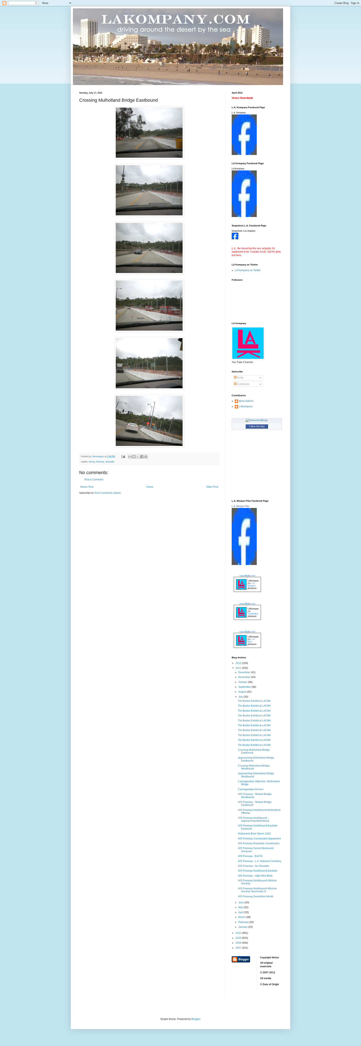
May (241, 907)
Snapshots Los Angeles (243, 231)
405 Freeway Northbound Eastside (257, 870)
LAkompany (246, 406)
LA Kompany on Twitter (248, 270)
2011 (238, 667)
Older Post (212, 486)
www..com (247, 575)
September (245, 686)
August (242, 691)
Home (149, 486)
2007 (238, 947)
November (244, 677)
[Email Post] (123, 456)
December (244, 672)
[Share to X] (138, 456)
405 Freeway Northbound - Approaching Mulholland (253, 819)
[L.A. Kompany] (244, 154)
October (243, 682)
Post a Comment (93, 479)
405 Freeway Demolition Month (255, 896)
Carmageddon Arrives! (250, 789)
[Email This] (130, 456)
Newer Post (86, 486)
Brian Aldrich (246, 401)
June (241, 902)
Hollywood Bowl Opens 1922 (254, 833)
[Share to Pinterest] (146, 456)
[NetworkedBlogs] (257, 420)
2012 (238, 663)
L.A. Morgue (251, 584)
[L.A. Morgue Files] (244, 564)
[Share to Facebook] (142, 456)
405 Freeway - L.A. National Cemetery (259, 861)
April (241, 912)
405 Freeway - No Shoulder (253, 865)
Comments (242, 384)
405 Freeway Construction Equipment (259, 838)
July (241, 696)
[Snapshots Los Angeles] (235, 238)
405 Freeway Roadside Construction (259, 843)
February (243, 922)
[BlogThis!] (134, 456)
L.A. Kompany (239, 112)
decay (92, 461)
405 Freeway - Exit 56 (250, 856)
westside (109, 461)
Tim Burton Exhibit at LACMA (254, 700)
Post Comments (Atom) (108, 492)
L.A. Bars (251, 640)
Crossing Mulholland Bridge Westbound (254, 767)
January (243, 926)
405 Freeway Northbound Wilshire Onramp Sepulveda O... (257, 890)
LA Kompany (238, 168)
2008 (238, 942)
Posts (239, 377)
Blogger (195, 1019)
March (242, 917)
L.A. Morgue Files (240, 506)
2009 (238, 938)
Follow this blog (256, 426)
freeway (100, 461)
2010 (238, 933)
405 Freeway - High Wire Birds (255, 875)
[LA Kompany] (244, 216)
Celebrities (253, 613)
